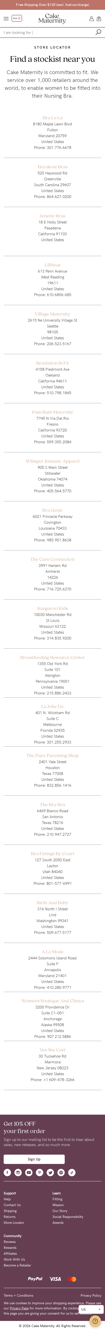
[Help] (95, 1321)
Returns (9, 1217)
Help (7, 1199)
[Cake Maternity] (52, 18)
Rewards (10, 1248)
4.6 (15, 18)
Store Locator (14, 1223)
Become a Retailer (17, 1265)
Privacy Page (19, 1308)
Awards (57, 1223)
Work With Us (14, 1259)
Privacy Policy (91, 1295)
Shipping (10, 1211)
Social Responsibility (67, 1217)
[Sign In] (91, 18)
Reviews (10, 1242)
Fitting (57, 1199)
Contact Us (12, 1205)
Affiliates (10, 1254)
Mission (58, 1205)
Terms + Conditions (18, 1295)
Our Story (59, 1211)
